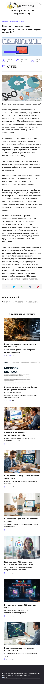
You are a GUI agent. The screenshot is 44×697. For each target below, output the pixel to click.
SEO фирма (30, 276)
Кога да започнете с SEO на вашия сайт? (20, 606)
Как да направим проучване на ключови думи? (19, 649)
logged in (17, 302)
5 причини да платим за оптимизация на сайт (16, 434)
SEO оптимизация (11, 52)
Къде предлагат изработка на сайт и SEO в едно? (22, 477)
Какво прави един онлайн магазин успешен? (21, 520)
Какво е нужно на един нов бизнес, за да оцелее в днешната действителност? (21, 389)
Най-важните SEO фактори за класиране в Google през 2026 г (18, 563)
